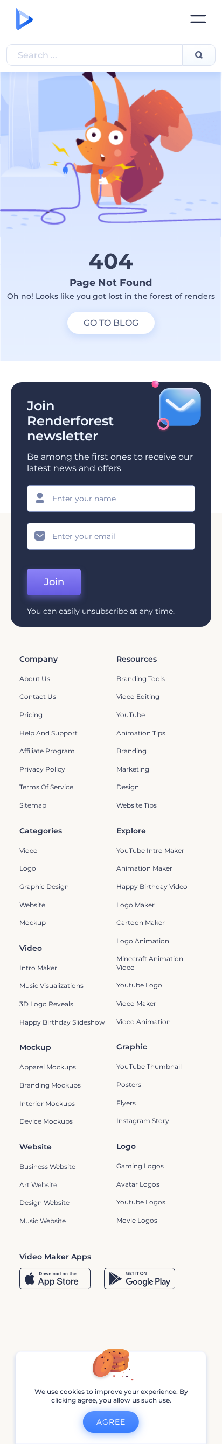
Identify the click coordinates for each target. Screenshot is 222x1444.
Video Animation (143, 1022)
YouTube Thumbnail (149, 1066)
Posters (128, 1085)
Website (32, 905)
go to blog (111, 323)
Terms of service (46, 787)
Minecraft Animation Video (149, 963)
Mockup (32, 923)
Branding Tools (140, 679)
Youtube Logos (140, 1202)
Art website (38, 1185)
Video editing (137, 696)
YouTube (130, 715)
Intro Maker (38, 968)
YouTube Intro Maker (150, 850)
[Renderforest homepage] (24, 19)
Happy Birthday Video (152, 886)
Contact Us (37, 696)
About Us (34, 679)
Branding (131, 751)
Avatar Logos (137, 1184)
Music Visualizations (51, 986)
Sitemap (32, 805)
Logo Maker (135, 905)
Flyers (126, 1103)
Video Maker (136, 1003)
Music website (42, 1221)
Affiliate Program (47, 751)
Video (28, 850)
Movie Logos (136, 1220)
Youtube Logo (139, 985)
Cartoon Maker (140, 923)
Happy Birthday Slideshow (62, 1022)
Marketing (132, 769)
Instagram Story (142, 1121)
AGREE (111, 1422)
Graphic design (44, 886)
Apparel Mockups (47, 1067)
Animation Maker (144, 868)
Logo (27, 868)
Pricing (31, 715)
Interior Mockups (47, 1103)
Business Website (47, 1166)
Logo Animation (142, 941)
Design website (44, 1202)
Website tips (136, 805)
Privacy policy (42, 769)
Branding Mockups (50, 1085)
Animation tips (140, 733)
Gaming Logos (140, 1166)
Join (54, 582)
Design (127, 787)
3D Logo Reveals (46, 1004)
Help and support (48, 733)
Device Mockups (46, 1121)
